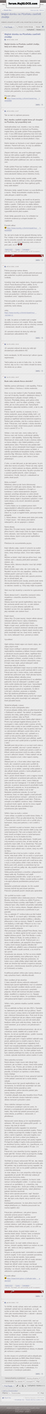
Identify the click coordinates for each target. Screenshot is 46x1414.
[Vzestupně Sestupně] (33, 1381)
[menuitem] (35, 1399)
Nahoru (42, 10)
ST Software (26, 1410)
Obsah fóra (7, 10)
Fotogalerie (25, 249)
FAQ (3, 4)
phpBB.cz (28, 1411)
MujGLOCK (8, 249)
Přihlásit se (40, 4)
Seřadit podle (9, 1381)
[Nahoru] (42, 104)
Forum (18, 249)
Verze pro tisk (34, 10)
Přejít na (5, 1393)
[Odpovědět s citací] (38, 104)
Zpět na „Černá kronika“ (10, 1391)
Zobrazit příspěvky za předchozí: (15, 1378)
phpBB (16, 1408)
